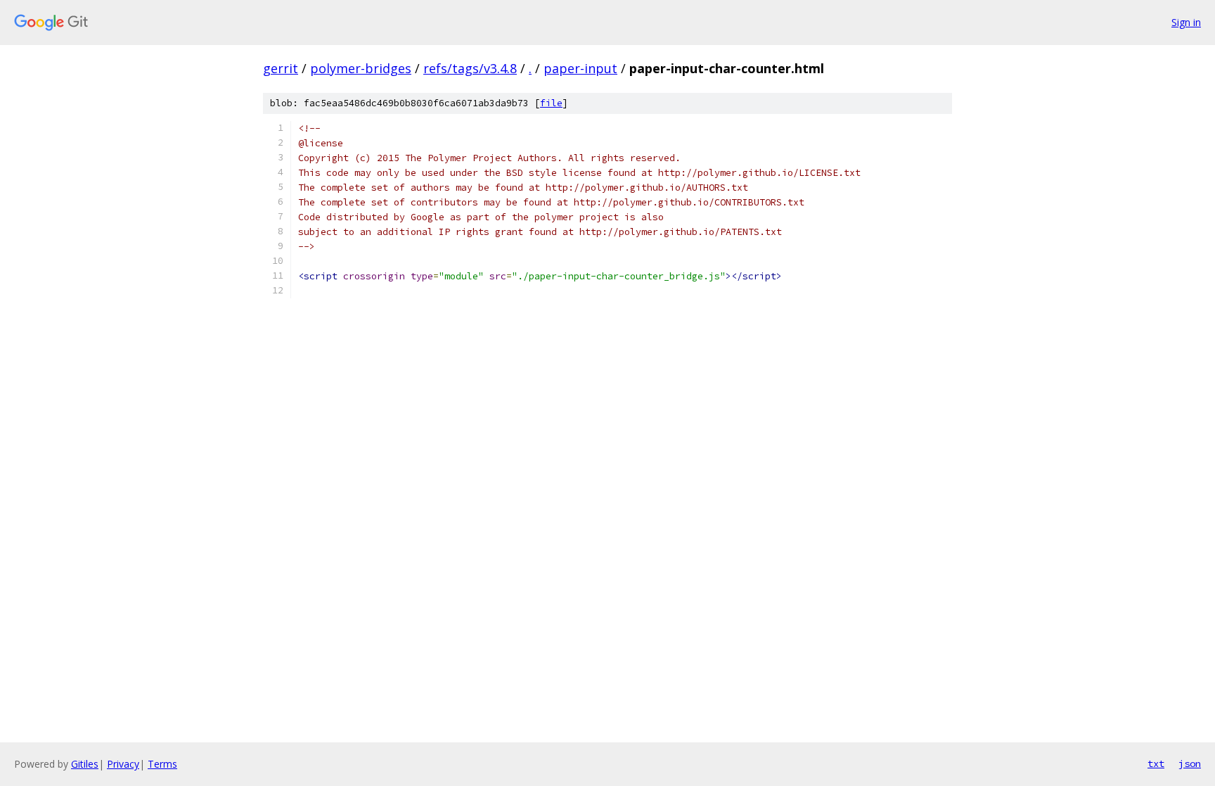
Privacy (123, 764)
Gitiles (84, 764)
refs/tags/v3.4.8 (470, 68)
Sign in (1186, 22)
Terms (162, 764)
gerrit (280, 68)
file (551, 103)
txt (1156, 763)
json (1189, 763)
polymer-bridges (360, 68)
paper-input (580, 68)
